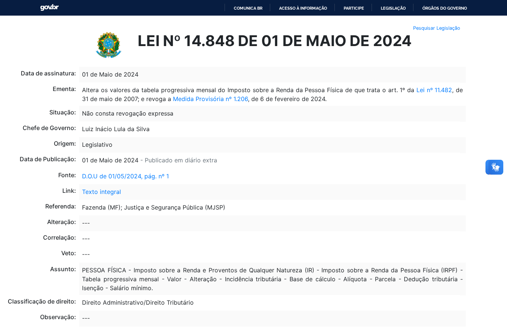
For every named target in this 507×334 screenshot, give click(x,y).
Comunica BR (248, 8)
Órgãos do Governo (444, 8)
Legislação (393, 8)
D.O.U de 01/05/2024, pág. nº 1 (125, 176)
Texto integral (101, 191)
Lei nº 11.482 (434, 90)
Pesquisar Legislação (436, 28)
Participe (354, 8)
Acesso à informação (303, 8)
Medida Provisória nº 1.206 (210, 99)
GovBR (49, 7)
